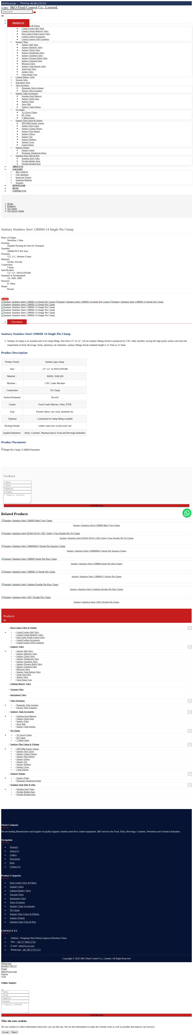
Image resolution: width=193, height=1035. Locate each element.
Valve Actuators (22, 85)
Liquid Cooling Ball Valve (33, 28)
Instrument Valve (23, 83)
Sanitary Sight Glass (30, 99)
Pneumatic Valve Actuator (33, 88)
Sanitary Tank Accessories (27, 93)
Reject (14, 1032)
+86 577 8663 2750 (26, 942)
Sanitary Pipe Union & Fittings (29, 120)
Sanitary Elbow (28, 134)
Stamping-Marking (24, 180)
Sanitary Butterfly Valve (32, 47)
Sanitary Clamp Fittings (32, 129)
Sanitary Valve (22, 42)
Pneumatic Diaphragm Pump (34, 153)
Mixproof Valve (28, 64)
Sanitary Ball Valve (30, 45)
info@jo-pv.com (9, 3)
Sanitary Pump (28, 150)
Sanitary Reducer (29, 139)
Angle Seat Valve (29, 69)
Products (18, 23)
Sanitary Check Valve (31, 50)
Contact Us (19, 191)
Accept (5, 1032)
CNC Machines (22, 175)
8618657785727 (9, 966)
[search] (34, 12)
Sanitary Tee (27, 137)
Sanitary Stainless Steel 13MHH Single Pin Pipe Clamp (96, 563)
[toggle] (2, 15)
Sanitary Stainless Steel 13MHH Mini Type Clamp (96, 525)
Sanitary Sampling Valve (32, 55)
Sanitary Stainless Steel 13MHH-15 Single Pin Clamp (97, 576)
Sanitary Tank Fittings (31, 107)
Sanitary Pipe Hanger (31, 131)
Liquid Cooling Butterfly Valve (35, 31)
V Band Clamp (28, 118)
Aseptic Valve (27, 72)
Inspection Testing (23, 177)
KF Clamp (26, 115)
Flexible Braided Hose (31, 164)
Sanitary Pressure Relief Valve (34, 58)
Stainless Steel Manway (32, 96)
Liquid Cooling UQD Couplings (35, 39)
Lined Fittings (28, 145)
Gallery (18, 169)
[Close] (2, 989)
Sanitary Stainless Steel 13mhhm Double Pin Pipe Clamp (96, 589)
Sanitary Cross (28, 142)
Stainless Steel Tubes (31, 158)
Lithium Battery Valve (25, 77)
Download (15, 859)
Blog (12, 863)
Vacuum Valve (22, 80)
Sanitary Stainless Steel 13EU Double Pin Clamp (96, 602)
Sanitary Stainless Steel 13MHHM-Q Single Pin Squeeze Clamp (96, 551)
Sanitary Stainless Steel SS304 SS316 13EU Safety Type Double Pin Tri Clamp (96, 538)
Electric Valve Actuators (32, 91)
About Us (14, 851)
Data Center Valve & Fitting (23, 628)
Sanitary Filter (28, 101)
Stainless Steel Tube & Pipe (28, 156)
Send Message (96, 505)
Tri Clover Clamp (29, 112)
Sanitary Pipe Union (30, 126)
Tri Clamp (20, 110)
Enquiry (5, 299)
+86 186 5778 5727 (38, 3)
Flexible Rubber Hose (31, 161)
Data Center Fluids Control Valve (36, 34)
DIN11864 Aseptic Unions (33, 123)
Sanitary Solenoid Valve (32, 61)
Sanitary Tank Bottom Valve (34, 66)
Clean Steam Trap (29, 74)
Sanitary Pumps (22, 148)
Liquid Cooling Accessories (33, 37)
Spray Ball (26, 104)
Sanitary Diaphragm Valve (33, 53)
